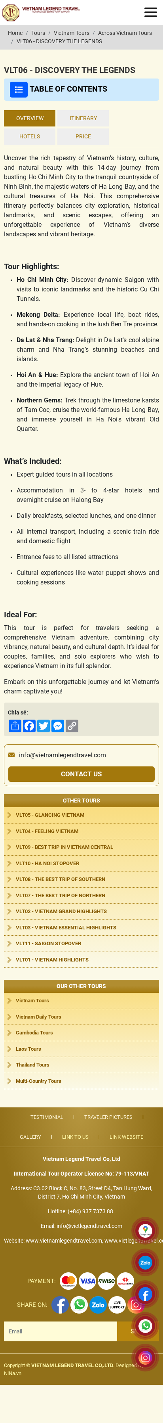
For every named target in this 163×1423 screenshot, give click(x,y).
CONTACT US (81, 774)
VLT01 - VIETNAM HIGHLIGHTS (52, 960)
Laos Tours (28, 1049)
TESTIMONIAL (46, 1117)
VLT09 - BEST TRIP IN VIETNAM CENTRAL (64, 847)
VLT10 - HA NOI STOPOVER (47, 863)
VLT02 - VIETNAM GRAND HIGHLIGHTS (61, 911)
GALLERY (30, 1137)
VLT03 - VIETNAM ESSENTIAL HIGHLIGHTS (66, 928)
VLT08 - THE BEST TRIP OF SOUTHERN (60, 879)
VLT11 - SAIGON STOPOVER (48, 943)
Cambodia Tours (34, 1033)
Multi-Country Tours (38, 1081)
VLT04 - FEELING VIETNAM (47, 831)
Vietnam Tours (32, 1001)
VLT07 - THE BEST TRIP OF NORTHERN (60, 895)
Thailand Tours (32, 1065)
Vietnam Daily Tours (38, 1017)
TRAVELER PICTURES (108, 1117)
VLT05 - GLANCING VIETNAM (50, 815)
